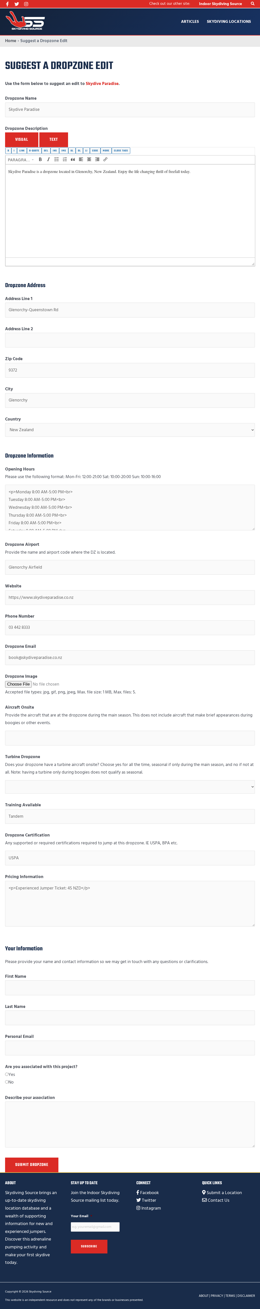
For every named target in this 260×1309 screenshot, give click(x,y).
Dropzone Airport (22, 545)
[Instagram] (26, 4)
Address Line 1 (18, 299)
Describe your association (30, 1098)
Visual (21, 139)
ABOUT (203, 1296)
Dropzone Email (20, 646)
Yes (11, 1075)
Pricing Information (24, 877)
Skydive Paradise (102, 84)
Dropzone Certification (27, 835)
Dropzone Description (26, 129)
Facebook (149, 1193)
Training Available (23, 805)
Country (13, 419)
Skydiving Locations (229, 21)
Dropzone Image (21, 676)
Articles (190, 21)
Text (54, 139)
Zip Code (14, 359)
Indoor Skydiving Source (220, 4)
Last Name (15, 1007)
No (11, 1082)
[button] (253, 4)
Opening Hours (20, 469)
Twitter (149, 1200)
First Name (15, 976)
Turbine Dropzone (22, 757)
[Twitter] (16, 4)
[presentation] (21, 159)
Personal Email (19, 1037)
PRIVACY (217, 1296)
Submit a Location (224, 1193)
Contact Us (218, 1200)
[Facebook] (7, 4)
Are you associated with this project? (41, 1067)
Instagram (151, 1208)
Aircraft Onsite (19, 707)
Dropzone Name (21, 98)
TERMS (230, 1296)
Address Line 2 (19, 329)
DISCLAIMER (246, 1296)
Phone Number (19, 616)
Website (13, 586)
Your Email (81, 1216)
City (9, 389)
